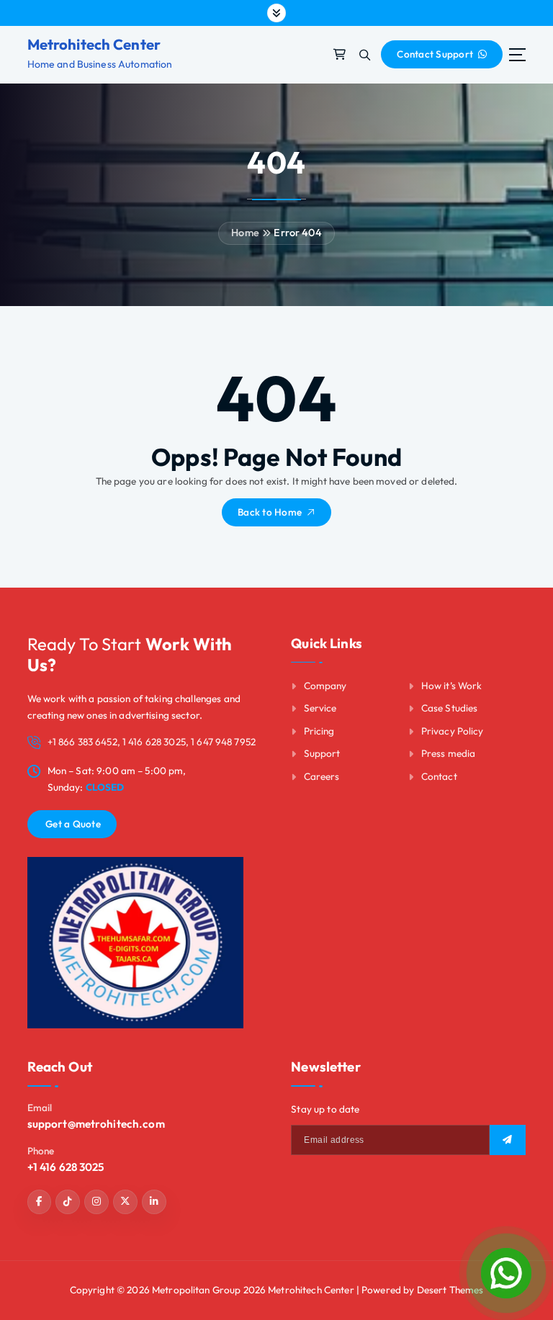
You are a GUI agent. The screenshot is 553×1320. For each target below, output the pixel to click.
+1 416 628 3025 (65, 1167)
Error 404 (297, 232)
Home (245, 232)
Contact (439, 776)
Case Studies (449, 707)
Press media (448, 753)
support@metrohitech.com (96, 1124)
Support (322, 753)
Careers (322, 776)
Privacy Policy (452, 730)
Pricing (319, 730)
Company (325, 685)
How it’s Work (451, 685)
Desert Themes (450, 1289)
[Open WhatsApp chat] (506, 1273)
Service (320, 707)
